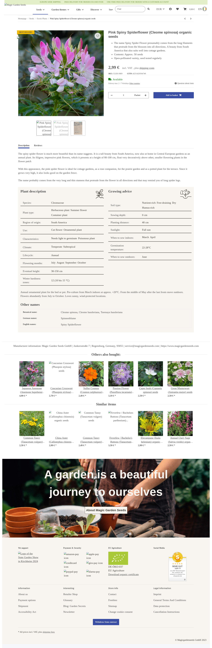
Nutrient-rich (149, 202)
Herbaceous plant (60, 210)
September (70, 262)
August (60, 262)
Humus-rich (148, 207)
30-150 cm (56, 271)
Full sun (146, 229)
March (145, 237)
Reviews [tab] (38, 145)
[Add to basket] (20, 28)
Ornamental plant (73, 229)
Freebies (112, 600)
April (152, 237)
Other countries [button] (134, 83)
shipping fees (49, 632)
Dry (174, 202)
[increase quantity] (145, 95)
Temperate (56, 246)
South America (59, 222)
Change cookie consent (120, 611)
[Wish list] (177, 9)
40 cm (145, 222)
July (53, 262)
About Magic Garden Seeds (106, 510)
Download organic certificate (123, 574)
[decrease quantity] (111, 95)
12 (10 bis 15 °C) (60, 280)
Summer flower (79, 210)
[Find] (148, 9)
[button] (170, 9)
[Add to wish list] (97, 36)
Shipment (23, 606)
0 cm (144, 215)
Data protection (161, 606)
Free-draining (164, 202)
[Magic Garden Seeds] (15, 8)
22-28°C (146, 247)
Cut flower (56, 229)
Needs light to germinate (64, 238)
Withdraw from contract (106, 622)
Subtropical (69, 246)
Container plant (59, 215)
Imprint (157, 594)
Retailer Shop (70, 594)
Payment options (27, 600)
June (144, 256)
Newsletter (69, 611)
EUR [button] (159, 9)
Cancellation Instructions (166, 611)
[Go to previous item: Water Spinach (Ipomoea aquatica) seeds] (185, 19)
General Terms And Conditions (169, 600)
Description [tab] (23, 145)
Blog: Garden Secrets (74, 606)
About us (23, 594)
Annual (55, 255)
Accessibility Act (27, 611)
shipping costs (146, 68)
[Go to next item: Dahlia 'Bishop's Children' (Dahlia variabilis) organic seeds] (191, 19)
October (82, 262)
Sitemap (112, 606)
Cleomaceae (57, 202)
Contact (112, 594)
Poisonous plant (86, 238)
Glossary (68, 600)
